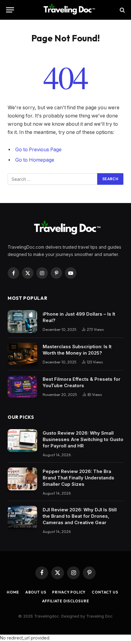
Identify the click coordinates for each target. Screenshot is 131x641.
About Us (35, 592)
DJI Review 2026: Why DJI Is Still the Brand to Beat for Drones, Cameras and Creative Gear (80, 516)
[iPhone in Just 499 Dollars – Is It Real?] (22, 321)
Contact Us (105, 592)
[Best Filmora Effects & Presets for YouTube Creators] (22, 386)
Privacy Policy (69, 592)
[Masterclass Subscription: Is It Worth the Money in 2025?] (22, 354)
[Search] (122, 10)
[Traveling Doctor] (68, 10)
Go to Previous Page (38, 149)
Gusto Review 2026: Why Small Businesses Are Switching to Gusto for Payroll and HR (83, 439)
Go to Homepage (34, 160)
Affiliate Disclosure (65, 601)
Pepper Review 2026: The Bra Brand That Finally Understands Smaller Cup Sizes (78, 477)
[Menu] (10, 10)
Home (13, 592)
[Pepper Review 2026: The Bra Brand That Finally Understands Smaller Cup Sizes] (22, 479)
